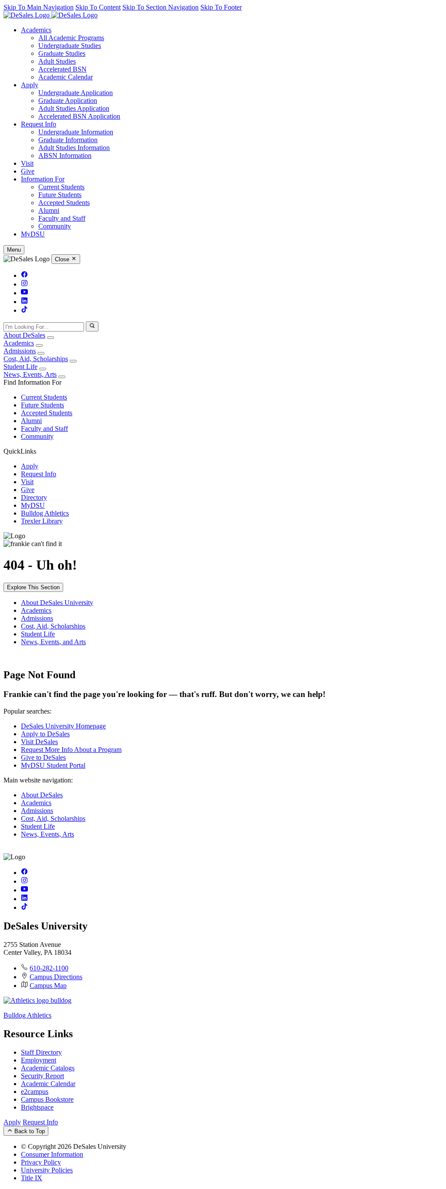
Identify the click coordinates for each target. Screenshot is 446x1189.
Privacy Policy (41, 1162)
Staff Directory (41, 1052)
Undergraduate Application (75, 92)
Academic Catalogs (47, 1068)
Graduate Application (67, 100)
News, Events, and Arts (53, 642)
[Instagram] (24, 284)
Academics (36, 30)
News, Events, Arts (30, 374)
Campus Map (48, 985)
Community (54, 226)
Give (27, 171)
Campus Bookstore (47, 1099)
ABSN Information (64, 155)
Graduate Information (68, 140)
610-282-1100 (49, 968)
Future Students (59, 194)
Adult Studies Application (73, 108)
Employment (38, 1060)
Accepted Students (64, 202)
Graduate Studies (61, 53)
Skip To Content (98, 7)
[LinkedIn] (24, 301)
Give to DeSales (43, 757)
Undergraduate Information (75, 132)
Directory (34, 497)
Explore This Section (33, 587)
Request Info (38, 124)
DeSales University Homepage (63, 726)
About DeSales (24, 335)
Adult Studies (57, 61)
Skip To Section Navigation (160, 7)
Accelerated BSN (62, 69)
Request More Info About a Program (71, 749)
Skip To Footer (221, 7)
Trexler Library (42, 521)
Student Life (20, 366)
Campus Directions (56, 977)
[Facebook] (24, 275)
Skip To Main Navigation (38, 7)
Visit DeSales (39, 741)
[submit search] (92, 326)
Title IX (31, 1178)
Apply (29, 85)
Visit (27, 163)
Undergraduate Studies (69, 45)
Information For (42, 179)
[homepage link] (50, 15)
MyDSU (33, 505)
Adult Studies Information (74, 147)
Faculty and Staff (61, 218)
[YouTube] (24, 293)
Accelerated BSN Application (79, 116)
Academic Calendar (65, 77)
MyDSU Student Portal (53, 765)
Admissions (19, 351)
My (33, 234)
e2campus (34, 1091)
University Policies (47, 1170)
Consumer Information (52, 1154)
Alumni (48, 210)
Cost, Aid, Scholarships (35, 358)
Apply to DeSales (45, 734)
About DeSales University (57, 602)
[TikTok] (24, 310)
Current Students (61, 187)
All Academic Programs (71, 37)
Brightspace (37, 1107)
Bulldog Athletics (45, 513)
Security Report (42, 1076)
